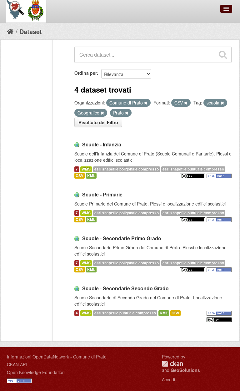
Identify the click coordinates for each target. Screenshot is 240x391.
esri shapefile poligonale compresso (126, 169)
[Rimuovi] (146, 102)
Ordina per (85, 73)
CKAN (172, 363)
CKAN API (17, 364)
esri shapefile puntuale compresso (193, 169)
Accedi (168, 379)
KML (91, 175)
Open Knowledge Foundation (36, 372)
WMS (86, 169)
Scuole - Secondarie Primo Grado (121, 238)
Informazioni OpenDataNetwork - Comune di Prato (57, 356)
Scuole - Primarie (102, 194)
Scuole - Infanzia (101, 144)
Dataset (30, 31)
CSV (79, 175)
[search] (223, 54)
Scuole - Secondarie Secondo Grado (125, 288)
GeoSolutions (185, 370)
